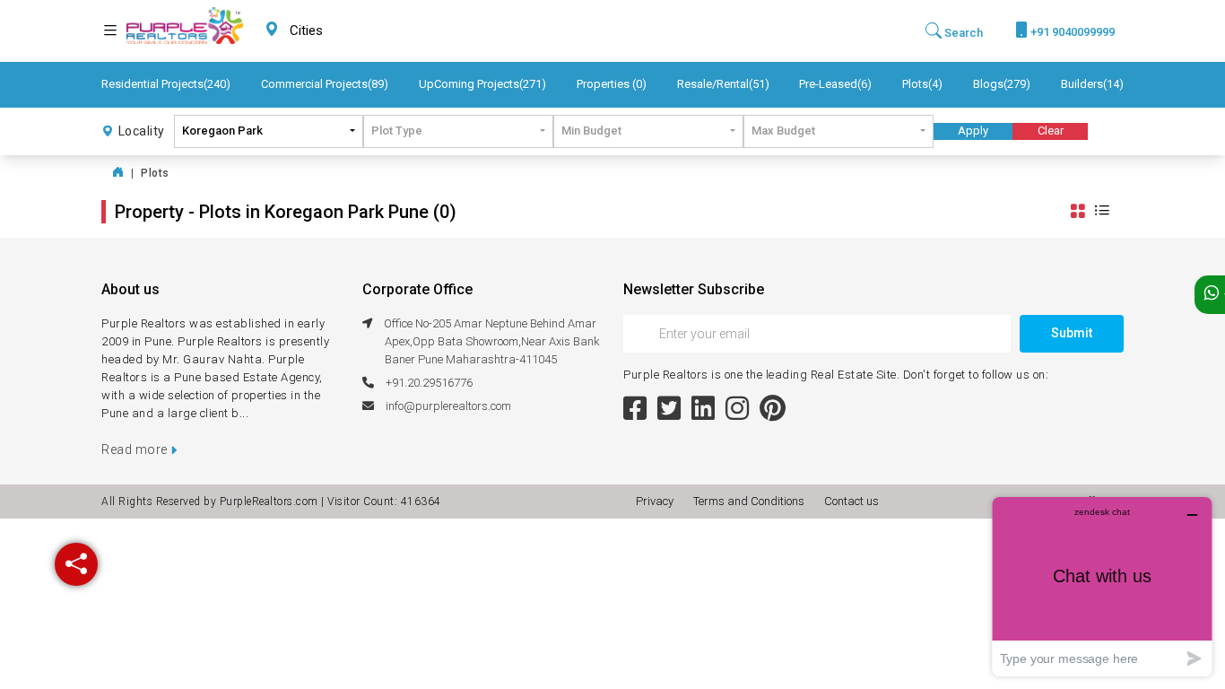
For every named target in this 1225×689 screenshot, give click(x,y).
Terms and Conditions (751, 501)
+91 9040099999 (1071, 32)
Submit (1071, 333)
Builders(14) (1092, 84)
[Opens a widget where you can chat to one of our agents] (1102, 586)
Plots (155, 173)
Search (962, 32)
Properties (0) (612, 84)
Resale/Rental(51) (723, 84)
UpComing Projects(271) (482, 84)
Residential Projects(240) (165, 84)
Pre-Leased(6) (835, 84)
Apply (973, 130)
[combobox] (348, 31)
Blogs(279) (1001, 84)
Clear (1051, 130)
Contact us (851, 501)
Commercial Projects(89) (324, 84)
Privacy (657, 501)
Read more (135, 449)
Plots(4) (922, 84)
